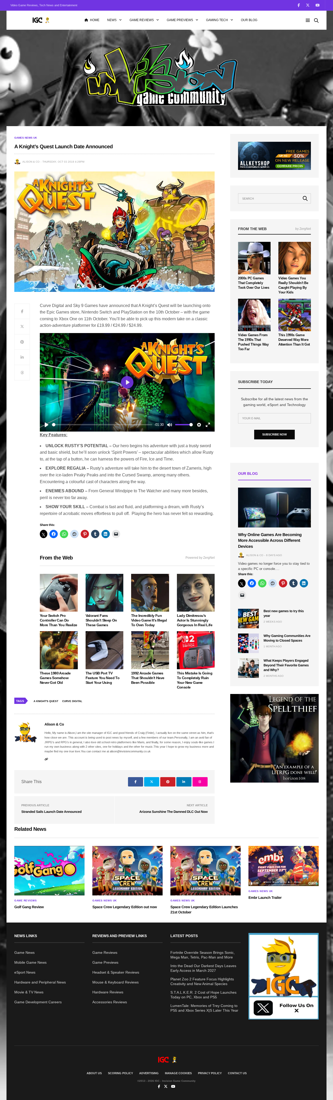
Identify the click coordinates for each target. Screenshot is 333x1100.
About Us (94, 1073)
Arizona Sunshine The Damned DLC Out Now (173, 812)
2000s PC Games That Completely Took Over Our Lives (253, 283)
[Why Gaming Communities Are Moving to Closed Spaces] (248, 643)
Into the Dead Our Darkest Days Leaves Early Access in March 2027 (203, 968)
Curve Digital (72, 701)
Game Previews (180, 20)
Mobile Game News (30, 962)
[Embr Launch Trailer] (283, 866)
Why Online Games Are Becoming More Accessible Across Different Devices (270, 541)
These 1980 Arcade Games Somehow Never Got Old (55, 678)
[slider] (102, 424)
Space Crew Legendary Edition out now (124, 907)
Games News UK (25, 138)
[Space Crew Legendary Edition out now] (127, 870)
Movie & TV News (28, 992)
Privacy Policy (210, 1073)
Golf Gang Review (29, 907)
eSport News (24, 972)
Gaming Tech (217, 20)
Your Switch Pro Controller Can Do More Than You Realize (58, 620)
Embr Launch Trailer (264, 897)
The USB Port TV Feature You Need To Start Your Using (103, 678)
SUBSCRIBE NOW (274, 434)
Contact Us (237, 1073)
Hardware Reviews (107, 992)
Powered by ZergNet (200, 558)
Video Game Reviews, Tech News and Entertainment (43, 5)
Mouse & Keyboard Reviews (115, 982)
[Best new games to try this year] (248, 618)
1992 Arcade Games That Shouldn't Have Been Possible (147, 678)
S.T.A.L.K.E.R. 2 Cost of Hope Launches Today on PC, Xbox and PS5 (203, 994)
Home (94, 20)
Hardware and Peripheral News (40, 982)
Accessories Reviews (109, 1002)
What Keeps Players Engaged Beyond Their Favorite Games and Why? (286, 665)
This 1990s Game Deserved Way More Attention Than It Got (294, 339)
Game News (24, 952)
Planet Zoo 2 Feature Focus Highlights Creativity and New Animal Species (202, 981)
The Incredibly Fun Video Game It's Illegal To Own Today (149, 620)
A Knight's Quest (46, 701)
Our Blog (249, 20)
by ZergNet (303, 229)
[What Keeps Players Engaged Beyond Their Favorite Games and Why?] (248, 668)
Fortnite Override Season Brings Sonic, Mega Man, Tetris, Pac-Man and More (202, 954)
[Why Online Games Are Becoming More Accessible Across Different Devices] (274, 507)
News (112, 20)
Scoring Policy (120, 1073)
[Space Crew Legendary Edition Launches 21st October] (205, 870)
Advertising (149, 1073)
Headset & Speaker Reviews (115, 972)
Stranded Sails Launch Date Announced (51, 812)
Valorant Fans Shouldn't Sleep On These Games (101, 620)
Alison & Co (31, 161)
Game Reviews (142, 20)
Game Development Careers (38, 1002)
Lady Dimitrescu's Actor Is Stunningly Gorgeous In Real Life (194, 620)
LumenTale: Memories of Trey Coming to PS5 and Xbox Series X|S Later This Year (204, 1008)
